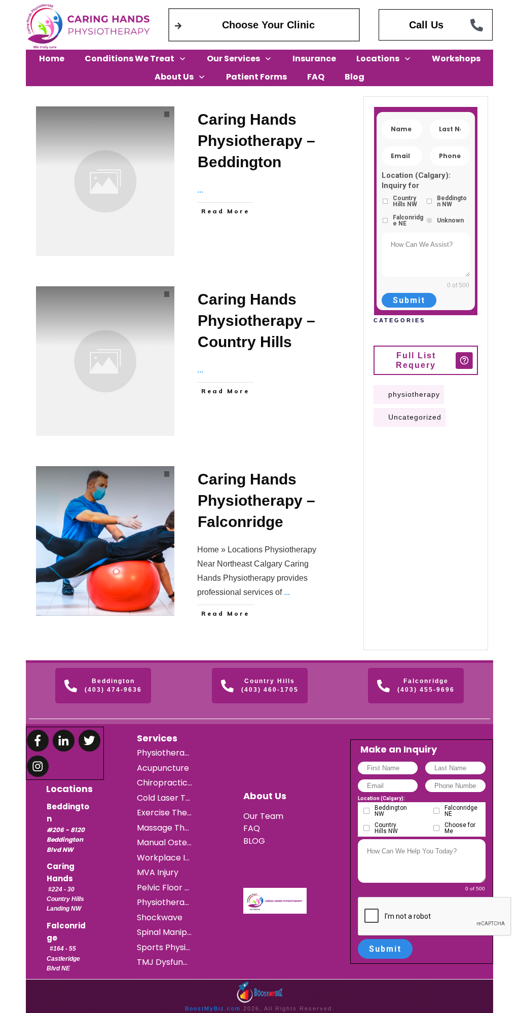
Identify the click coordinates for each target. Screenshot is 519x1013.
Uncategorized (414, 417)
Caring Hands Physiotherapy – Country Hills (256, 320)
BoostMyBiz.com (213, 1008)
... (200, 189)
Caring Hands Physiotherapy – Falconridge (256, 500)
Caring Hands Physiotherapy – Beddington (256, 140)
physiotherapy (414, 394)
